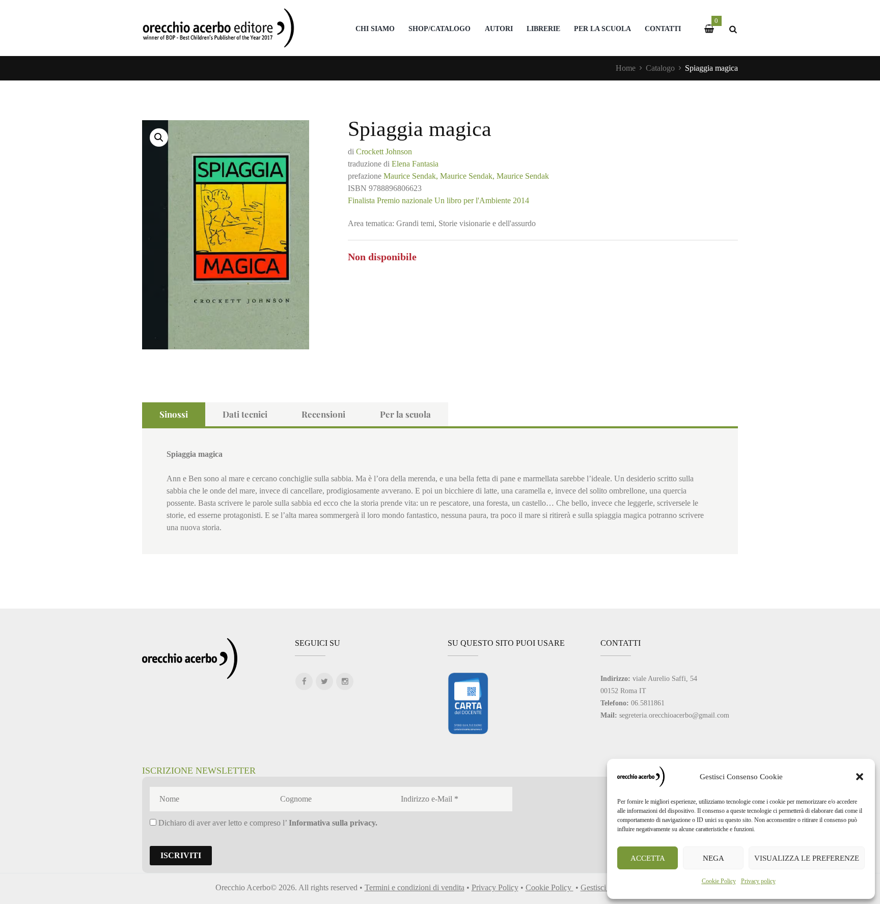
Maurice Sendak (523, 176)
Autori (499, 28)
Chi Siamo (375, 28)
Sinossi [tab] (173, 414)
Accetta (647, 858)
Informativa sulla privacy (332, 822)
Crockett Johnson (384, 151)
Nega (713, 858)
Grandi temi (415, 223)
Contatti (663, 28)
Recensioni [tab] (323, 414)
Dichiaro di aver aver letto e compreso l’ (266, 822)
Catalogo (660, 68)
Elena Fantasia (415, 163)
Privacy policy (758, 881)
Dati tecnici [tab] (245, 414)
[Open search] (733, 29)
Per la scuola (602, 28)
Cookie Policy (719, 881)
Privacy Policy (495, 887)
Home (626, 68)
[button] (860, 777)
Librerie (543, 28)
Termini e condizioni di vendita (414, 887)
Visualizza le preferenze (806, 858)
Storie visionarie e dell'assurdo (487, 223)
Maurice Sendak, (410, 176)
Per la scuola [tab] (405, 414)
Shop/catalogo (439, 28)
